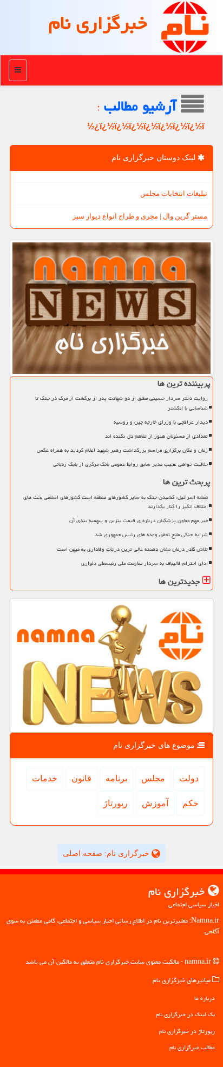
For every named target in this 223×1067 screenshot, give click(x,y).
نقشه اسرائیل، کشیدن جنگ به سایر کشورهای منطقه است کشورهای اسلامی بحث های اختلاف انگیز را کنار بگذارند (115, 502)
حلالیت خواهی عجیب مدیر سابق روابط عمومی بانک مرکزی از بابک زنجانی (130, 464)
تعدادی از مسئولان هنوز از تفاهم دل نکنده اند (156, 436)
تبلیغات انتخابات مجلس (173, 193)
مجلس (153, 778)
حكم (190, 803)
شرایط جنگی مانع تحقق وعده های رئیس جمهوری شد (151, 534)
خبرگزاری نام (98, 23)
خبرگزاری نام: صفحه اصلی (107, 853)
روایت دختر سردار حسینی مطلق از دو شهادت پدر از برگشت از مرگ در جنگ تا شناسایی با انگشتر (121, 403)
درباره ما (204, 998)
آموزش (155, 803)
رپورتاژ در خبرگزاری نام (187, 1031)
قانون (81, 778)
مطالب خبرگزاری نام (192, 1047)
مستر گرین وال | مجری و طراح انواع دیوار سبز (140, 216)
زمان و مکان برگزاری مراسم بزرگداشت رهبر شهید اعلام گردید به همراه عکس (122, 450)
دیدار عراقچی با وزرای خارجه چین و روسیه (161, 422)
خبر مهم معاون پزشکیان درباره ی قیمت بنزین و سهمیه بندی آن (138, 520)
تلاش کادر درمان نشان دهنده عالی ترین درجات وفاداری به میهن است (132, 549)
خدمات (44, 778)
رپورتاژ (115, 803)
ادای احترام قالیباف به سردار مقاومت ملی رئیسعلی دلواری (144, 563)
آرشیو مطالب (142, 106)
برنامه (116, 778)
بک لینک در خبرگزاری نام (185, 1014)
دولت (189, 778)
